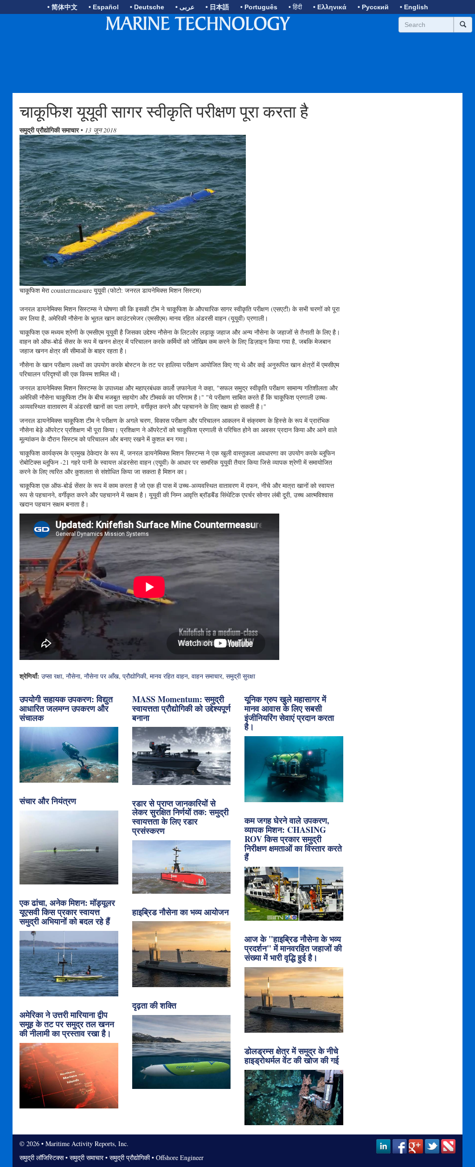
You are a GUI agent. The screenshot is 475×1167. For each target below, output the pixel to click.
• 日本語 (217, 7)
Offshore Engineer (180, 1157)
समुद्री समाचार (86, 1157)
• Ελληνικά (330, 7)
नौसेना (73, 676)
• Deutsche (147, 7)
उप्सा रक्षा (51, 676)
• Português (258, 7)
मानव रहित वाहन (169, 676)
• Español (104, 7)
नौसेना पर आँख (101, 676)
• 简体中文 (62, 7)
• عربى (184, 7)
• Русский (373, 7)
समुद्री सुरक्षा (240, 676)
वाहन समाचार (207, 676)
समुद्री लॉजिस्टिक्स (41, 1157)
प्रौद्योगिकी (134, 676)
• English (414, 7)
